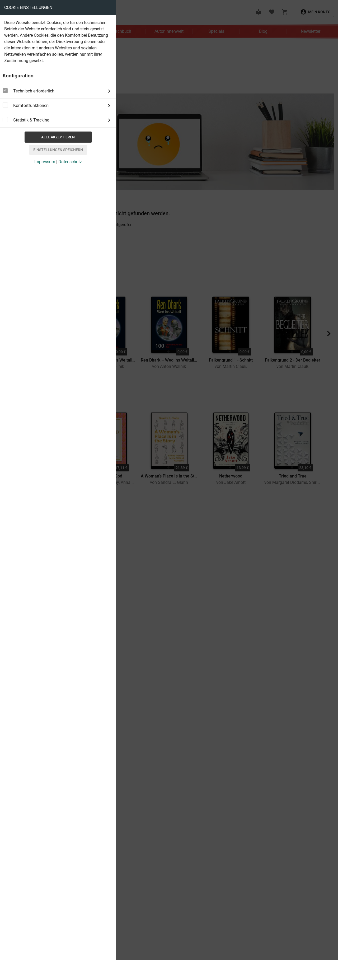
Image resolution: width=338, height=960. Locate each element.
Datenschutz (70, 161)
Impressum (44, 161)
